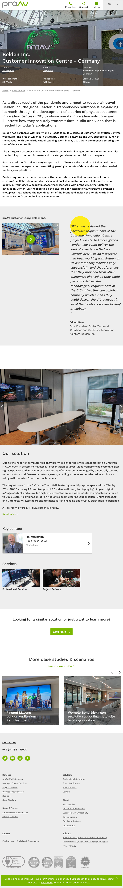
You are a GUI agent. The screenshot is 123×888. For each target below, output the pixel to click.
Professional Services (13, 792)
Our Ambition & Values (74, 808)
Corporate (48, 70)
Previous (2, 30)
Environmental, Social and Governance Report (85, 841)
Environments (70, 787)
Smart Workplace (71, 783)
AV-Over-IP (8, 70)
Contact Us (9, 742)
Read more (9, 514)
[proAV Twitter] (6, 757)
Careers (6, 833)
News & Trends (9, 808)
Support (83, 7)
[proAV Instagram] (21, 757)
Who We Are (69, 804)
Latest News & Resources (15, 812)
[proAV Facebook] (28, 757)
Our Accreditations (72, 821)
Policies (67, 833)
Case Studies (18, 90)
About (66, 800)
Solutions (67, 775)
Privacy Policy (69, 846)
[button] (61, 631)
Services (6, 775)
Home (5, 90)
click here (47, 882)
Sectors (66, 792)
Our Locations (70, 817)
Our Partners (69, 825)
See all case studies (60, 666)
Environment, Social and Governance (20, 841)
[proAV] (15, 4)
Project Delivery (10, 787)
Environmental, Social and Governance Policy (85, 837)
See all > (6, 796)
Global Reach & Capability (75, 813)
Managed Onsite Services (14, 783)
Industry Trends (10, 816)
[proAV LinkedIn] (13, 757)
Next (121, 30)
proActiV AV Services (12, 779)
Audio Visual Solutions (74, 779)
